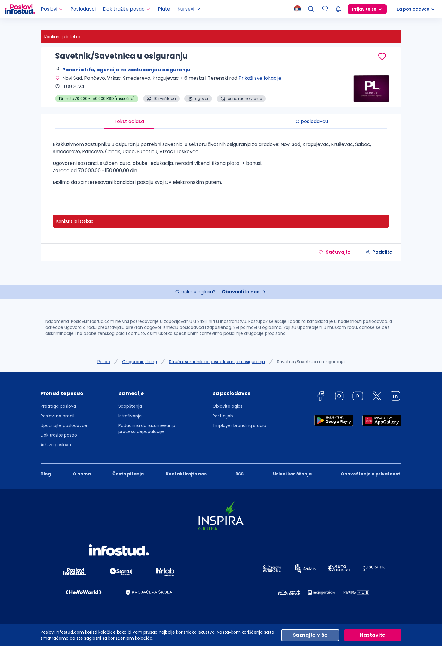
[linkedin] (395, 397)
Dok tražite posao (59, 435)
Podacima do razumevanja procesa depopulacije (146, 428)
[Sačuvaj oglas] (382, 56)
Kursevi (185, 8)
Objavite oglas (228, 406)
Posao (103, 362)
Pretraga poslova (58, 406)
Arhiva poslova (56, 445)
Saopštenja (130, 406)
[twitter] (377, 397)
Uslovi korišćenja (292, 474)
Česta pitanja (128, 474)
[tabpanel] (221, 165)
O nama (82, 474)
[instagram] (339, 397)
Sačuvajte (338, 252)
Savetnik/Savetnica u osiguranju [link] (311, 362)
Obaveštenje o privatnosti (371, 474)
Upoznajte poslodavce (64, 425)
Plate (164, 8)
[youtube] (358, 397)
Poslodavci (83, 8)
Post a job (223, 416)
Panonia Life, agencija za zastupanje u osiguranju (126, 69)
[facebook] (320, 397)
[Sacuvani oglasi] (325, 9)
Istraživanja (130, 416)
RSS (239, 474)
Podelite (382, 252)
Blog (46, 474)
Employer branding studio (239, 425)
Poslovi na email (57, 416)
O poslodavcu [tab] (312, 121)
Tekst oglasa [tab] (129, 121)
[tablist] (221, 121)
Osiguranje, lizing (139, 362)
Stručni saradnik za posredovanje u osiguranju (217, 362)
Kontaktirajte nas (186, 474)
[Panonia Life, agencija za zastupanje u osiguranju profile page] (371, 87)
